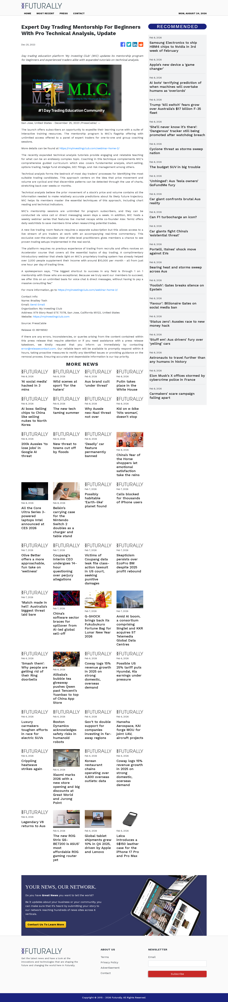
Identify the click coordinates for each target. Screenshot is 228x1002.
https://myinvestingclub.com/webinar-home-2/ (89, 148)
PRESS (64, 13)
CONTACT (79, 13)
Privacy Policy (109, 962)
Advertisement (110, 967)
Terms (105, 957)
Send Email (37, 304)
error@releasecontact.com (38, 348)
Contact (106, 973)
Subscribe (177, 973)
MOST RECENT (45, 13)
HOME (27, 13)
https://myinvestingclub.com (51, 316)
